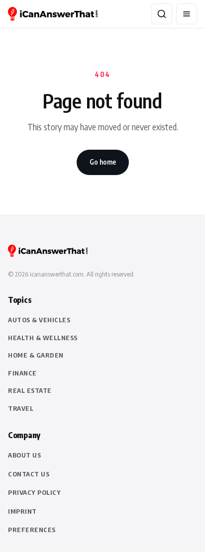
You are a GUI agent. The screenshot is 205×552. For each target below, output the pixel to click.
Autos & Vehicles (39, 320)
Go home (103, 162)
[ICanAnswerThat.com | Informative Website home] (53, 14)
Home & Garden (36, 355)
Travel (20, 408)
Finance (22, 373)
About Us (24, 455)
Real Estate (30, 390)
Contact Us (28, 474)
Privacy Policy (34, 492)
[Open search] (161, 13)
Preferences (32, 530)
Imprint (22, 511)
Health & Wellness (43, 338)
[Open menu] (186, 13)
